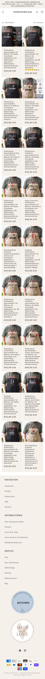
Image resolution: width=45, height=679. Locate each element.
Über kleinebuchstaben (14, 522)
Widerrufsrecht (11, 578)
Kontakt (8, 491)
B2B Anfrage (10, 568)
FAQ (6, 557)
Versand (8, 507)
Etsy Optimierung (12, 562)
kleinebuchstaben (13, 673)
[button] (2, 12)
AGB (6, 502)
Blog (6, 583)
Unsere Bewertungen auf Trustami (23, 675)
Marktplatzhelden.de (13, 542)
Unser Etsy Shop (11, 532)
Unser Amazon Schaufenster (16, 537)
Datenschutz (10, 496)
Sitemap (8, 573)
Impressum (9, 486)
